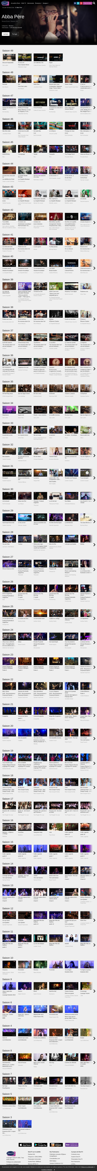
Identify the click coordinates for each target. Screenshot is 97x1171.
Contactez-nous (75, 1154)
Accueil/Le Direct (15, 3)
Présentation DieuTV (77, 1159)
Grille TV (23, 3)
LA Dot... (73, 1164)
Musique (11, 25)
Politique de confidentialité (13, 1162)
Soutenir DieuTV (75, 1156)
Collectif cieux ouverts (16, 27)
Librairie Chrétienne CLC (56, 1163)
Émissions (38, 3)
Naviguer (45, 3)
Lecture (5, 34)
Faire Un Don (87, 3)
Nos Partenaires (75, 1161)
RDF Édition (53, 1161)
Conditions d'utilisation (12, 1164)
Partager (15, 34)
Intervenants (30, 3)
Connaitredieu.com (55, 1158)
